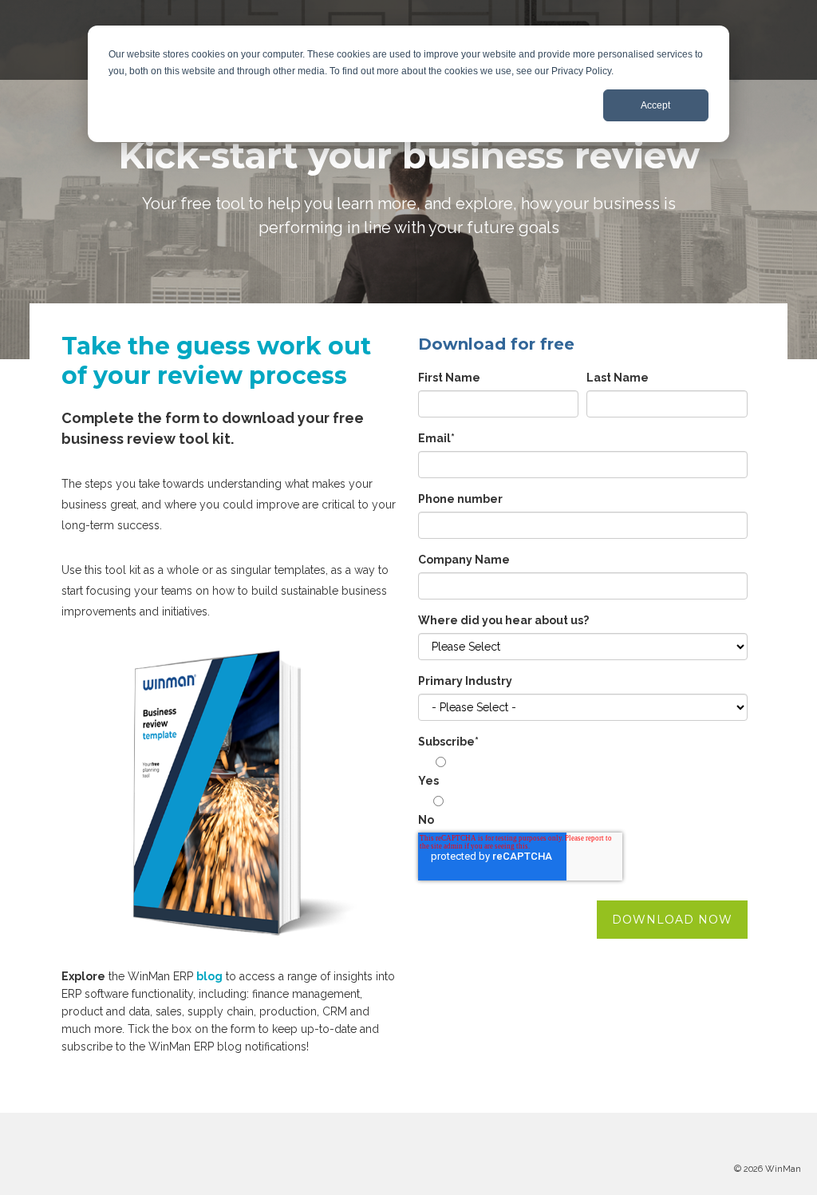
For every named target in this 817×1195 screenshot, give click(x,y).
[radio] (583, 773)
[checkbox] (583, 793)
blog (209, 976)
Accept (655, 105)
